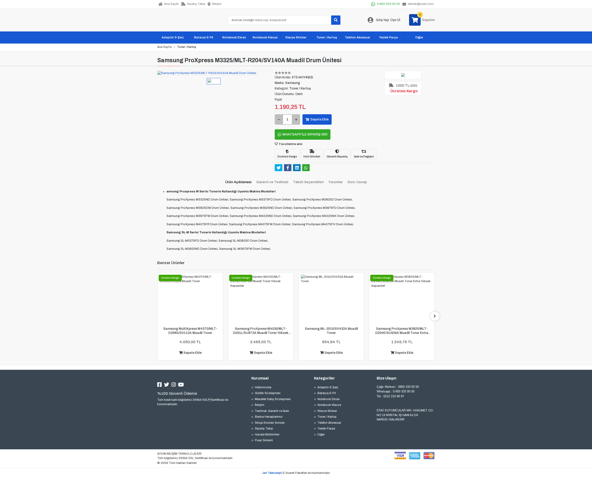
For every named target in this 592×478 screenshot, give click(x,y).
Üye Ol (395, 20)
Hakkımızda (263, 387)
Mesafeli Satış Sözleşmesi (273, 399)
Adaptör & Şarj (328, 387)
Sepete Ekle (319, 119)
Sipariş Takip (264, 428)
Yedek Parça (326, 428)
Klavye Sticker (327, 411)
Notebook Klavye (329, 405)
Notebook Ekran (329, 399)
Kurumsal (259, 378)
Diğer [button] (419, 37)
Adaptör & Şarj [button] (172, 37)
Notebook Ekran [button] (234, 37)
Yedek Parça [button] (388, 37)
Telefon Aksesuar (329, 422)
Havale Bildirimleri (267, 434)
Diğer (321, 434)
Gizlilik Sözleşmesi (268, 393)
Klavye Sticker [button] (295, 37)
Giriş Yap (382, 20)
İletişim (259, 405)
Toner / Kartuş (327, 416)
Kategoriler (324, 378)
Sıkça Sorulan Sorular (270, 422)
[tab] (238, 182)
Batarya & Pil (327, 393)
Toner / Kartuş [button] (326, 37)
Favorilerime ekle (290, 144)
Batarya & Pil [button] (203, 37)
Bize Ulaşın (386, 378)
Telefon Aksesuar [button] (357, 37)
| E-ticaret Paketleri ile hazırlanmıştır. (296, 473)
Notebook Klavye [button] (265, 37)
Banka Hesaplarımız (269, 416)
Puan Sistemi (264, 440)
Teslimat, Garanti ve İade (272, 411)
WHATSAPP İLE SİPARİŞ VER (304, 134)
